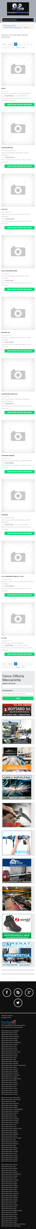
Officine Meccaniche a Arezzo (9, 1033)
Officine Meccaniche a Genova (9, 1185)
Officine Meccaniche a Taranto (9, 1151)
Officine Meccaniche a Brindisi (9, 1040)
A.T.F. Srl (4, 638)
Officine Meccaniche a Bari (8, 1101)
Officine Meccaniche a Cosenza (9, 1113)
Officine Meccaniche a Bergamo (10, 1103)
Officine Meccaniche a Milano (9, 1130)
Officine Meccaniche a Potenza (9, 1142)
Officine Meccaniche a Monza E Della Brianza (13, 1065)
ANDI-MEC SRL (5, 332)
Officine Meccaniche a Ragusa (9, 1077)
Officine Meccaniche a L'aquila (9, 1056)
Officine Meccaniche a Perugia (9, 1071)
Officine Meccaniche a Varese (9, 1090)
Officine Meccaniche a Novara (9, 1199)
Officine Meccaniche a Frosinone (10, 1119)
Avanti (18, 47)
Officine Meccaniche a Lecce (9, 1057)
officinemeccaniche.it (7, 1015)
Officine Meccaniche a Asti (8, 1166)
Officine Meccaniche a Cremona (10, 1180)
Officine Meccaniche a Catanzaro (10, 1111)
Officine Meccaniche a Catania (9, 1044)
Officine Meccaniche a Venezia (9, 1157)
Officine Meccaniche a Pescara (9, 1205)
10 (13, 47)
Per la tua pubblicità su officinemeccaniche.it (13, 1025)
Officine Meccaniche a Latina (9, 1189)
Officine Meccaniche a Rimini (9, 1212)
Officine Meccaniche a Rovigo (9, 1147)
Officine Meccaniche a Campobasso (11, 1042)
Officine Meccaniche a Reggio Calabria (11, 1210)
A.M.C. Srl (4, 209)
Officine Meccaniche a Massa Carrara (11, 1128)
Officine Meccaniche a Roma (9, 1080)
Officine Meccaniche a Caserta (9, 1176)
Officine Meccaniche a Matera (9, 1195)
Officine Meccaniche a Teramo (9, 1218)
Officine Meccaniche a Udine (9, 1222)
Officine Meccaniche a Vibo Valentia (10, 1226)
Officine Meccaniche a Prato (8, 1208)
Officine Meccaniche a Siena (9, 1216)
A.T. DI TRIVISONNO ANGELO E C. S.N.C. (12, 576)
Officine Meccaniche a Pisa (8, 1140)
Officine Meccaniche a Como (9, 1046)
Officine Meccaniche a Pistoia (9, 1207)
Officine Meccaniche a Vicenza (9, 1094)
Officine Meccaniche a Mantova (9, 1061)
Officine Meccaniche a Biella (9, 1170)
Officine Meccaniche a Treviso (9, 1088)
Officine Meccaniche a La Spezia (10, 1122)
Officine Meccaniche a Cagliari (9, 1107)
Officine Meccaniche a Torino (9, 1153)
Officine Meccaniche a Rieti (8, 1145)
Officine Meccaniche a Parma (9, 1136)
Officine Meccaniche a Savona (9, 1149)
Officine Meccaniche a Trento (9, 1220)
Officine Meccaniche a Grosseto (9, 1120)
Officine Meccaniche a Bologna (9, 1038)
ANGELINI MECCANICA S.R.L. (9, 394)
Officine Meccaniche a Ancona (9, 1164)
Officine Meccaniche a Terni (8, 1086)
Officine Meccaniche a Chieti (9, 1178)
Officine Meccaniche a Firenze (9, 1117)
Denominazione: (7, 690)
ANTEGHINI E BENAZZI (7, 455)
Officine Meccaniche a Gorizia (9, 1054)
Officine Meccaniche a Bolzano (9, 1105)
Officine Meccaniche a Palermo (9, 1069)
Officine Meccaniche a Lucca (9, 1126)
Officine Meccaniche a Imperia (9, 1187)
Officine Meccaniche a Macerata (10, 1193)
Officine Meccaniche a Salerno (9, 1214)
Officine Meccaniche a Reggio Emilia (11, 1079)
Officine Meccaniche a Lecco (9, 1124)
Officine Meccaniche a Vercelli (9, 1092)
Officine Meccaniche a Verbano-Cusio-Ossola (13, 1224)
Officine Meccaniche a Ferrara (9, 1050)
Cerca (18, 698)
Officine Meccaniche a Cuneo (9, 1048)
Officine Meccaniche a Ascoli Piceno (11, 1099)
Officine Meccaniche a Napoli (9, 1132)
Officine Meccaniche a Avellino (9, 1034)
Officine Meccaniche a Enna (8, 1115)
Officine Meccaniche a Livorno (9, 1191)
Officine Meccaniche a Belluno (9, 1168)
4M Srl (3, 88)
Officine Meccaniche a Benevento (10, 1036)
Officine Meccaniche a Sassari (9, 1082)
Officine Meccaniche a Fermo (9, 1182)
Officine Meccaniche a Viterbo (9, 1161)
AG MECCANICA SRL (7, 147)
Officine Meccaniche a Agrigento (10, 1031)
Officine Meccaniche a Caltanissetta (11, 1174)
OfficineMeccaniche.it (9, 25)
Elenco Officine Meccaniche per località (11, 1027)
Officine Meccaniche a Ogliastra (9, 1134)
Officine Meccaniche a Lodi (8, 1059)
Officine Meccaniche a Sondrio (9, 1084)
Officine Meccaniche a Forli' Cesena (10, 1052)
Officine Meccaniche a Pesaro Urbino (11, 1138)
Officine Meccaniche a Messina (9, 1063)
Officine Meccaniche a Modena (9, 1197)
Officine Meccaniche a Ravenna (9, 1143)
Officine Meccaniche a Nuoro (9, 1067)
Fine (23, 47)
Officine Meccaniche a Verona (9, 1159)
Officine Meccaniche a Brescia (9, 1172)
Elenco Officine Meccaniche (13, 27)
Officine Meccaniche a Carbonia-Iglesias (12, 1109)
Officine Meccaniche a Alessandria (10, 1097)
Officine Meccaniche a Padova (9, 1201)
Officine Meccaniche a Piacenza (9, 1073)
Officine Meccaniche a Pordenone (10, 1075)
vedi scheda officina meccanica (19, 104)
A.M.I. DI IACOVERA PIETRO (9, 271)
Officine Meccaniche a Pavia (8, 1203)
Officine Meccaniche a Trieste (9, 1155)
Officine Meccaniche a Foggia (9, 1183)
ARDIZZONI (4, 515)
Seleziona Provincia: (9, 683)
